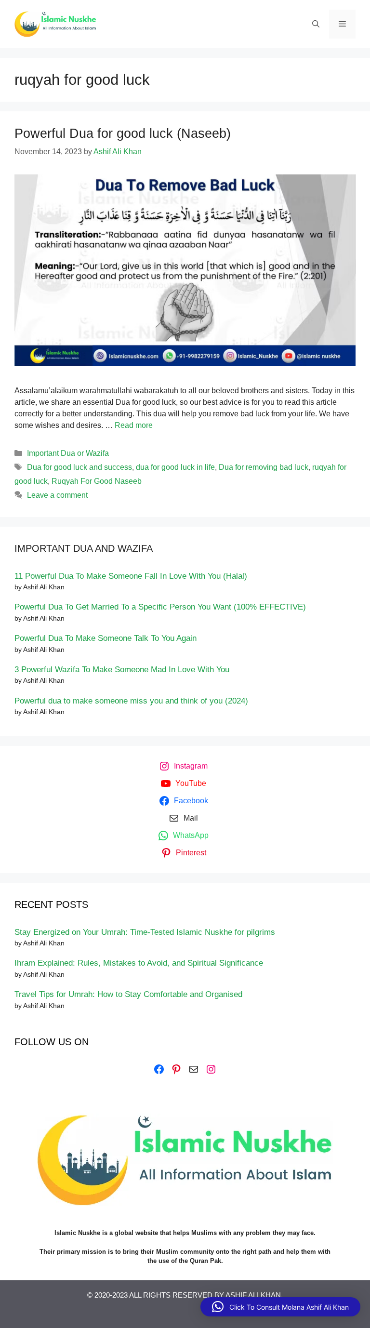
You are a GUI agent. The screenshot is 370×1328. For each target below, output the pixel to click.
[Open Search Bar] (316, 24)
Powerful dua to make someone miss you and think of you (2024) (131, 700)
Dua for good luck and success (79, 467)
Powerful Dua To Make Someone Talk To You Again (105, 638)
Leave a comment (57, 495)
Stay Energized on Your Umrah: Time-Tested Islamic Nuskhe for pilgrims (144, 932)
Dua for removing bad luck (263, 467)
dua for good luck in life (175, 467)
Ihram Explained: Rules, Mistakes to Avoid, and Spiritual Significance (138, 963)
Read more (134, 425)
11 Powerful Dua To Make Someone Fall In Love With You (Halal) (130, 576)
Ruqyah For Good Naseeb (97, 481)
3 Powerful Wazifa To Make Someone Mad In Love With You (121, 669)
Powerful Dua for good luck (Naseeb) (122, 133)
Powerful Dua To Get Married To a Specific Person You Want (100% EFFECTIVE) (160, 606)
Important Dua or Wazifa (68, 453)
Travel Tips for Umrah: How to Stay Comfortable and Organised (128, 994)
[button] (280, 1306)
